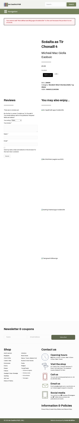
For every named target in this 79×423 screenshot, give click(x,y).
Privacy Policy (45, 409)
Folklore (6, 370)
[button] (71, 4)
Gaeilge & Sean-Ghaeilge (11, 373)
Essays (6, 368)
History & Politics (8, 381)
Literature (23, 353)
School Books (26, 375)
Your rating (7, 120)
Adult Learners (8, 353)
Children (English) (27, 370)
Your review (8, 123)
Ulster (43, 87)
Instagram (72, 395)
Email (6, 141)
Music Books (24, 355)
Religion (23, 365)
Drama (6, 365)
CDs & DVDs (7, 358)
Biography (6, 355)
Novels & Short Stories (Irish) (60, 85)
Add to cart (48, 75)
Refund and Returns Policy (65, 409)
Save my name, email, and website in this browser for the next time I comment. (20, 150)
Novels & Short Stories (27, 360)
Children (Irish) (26, 373)
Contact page (56, 388)
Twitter (56, 397)
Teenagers (25, 378)
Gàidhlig (6, 376)
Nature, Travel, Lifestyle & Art (29, 358)
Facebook (65, 395)
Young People (25, 368)
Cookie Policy (53, 409)
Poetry (23, 363)
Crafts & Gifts (7, 360)
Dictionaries (7, 363)
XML (22, 420)
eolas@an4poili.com (59, 386)
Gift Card (6, 378)
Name (6, 134)
